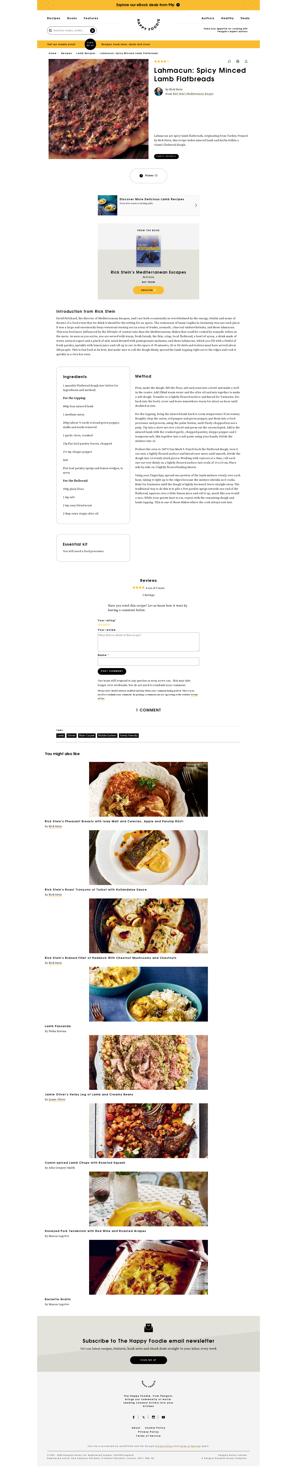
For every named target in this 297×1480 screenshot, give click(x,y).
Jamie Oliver (57, 1099)
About (136, 1428)
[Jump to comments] (162, 61)
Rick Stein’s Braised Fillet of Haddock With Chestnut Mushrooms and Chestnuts (111, 958)
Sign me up (90, 44)
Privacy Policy (148, 1432)
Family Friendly (166, 156)
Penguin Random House (219, 1458)
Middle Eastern (107, 736)
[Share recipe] (246, 61)
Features (91, 18)
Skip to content (149, 2)
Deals (245, 18)
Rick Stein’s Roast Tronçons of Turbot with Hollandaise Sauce (96, 890)
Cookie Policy (155, 1428)
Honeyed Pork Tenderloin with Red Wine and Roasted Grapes (95, 1231)
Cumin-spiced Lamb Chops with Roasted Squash (85, 1163)
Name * (103, 655)
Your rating (107, 620)
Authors (208, 18)
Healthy (227, 18)
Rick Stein (176, 89)
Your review (107, 630)
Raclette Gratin (58, 1299)
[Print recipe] (237, 61)
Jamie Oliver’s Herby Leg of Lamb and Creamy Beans (89, 1094)
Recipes (53, 18)
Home (53, 53)
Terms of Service (148, 1436)
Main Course (87, 736)
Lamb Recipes (85, 53)
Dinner (71, 736)
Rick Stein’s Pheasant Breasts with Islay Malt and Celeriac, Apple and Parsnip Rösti (114, 821)
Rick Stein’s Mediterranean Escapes (193, 94)
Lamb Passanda (58, 1026)
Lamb (60, 736)
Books (72, 18)
